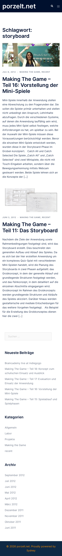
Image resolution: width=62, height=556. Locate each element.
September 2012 (15, 475)
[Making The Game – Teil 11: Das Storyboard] (31, 200)
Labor (8, 433)
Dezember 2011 (14, 510)
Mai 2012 (10, 492)
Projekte (10, 439)
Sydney (31, 550)
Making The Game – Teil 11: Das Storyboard (30, 227)
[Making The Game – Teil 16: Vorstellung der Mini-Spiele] (31, 54)
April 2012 (11, 498)
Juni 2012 (10, 486)
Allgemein (11, 427)
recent (46, 72)
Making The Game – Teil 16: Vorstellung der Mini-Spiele (30, 85)
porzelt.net (19, 6)
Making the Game (30, 72)
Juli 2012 (10, 481)
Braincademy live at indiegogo (23, 363)
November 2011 (14, 516)
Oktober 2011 (13, 521)
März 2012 (11, 504)
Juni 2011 (10, 527)
